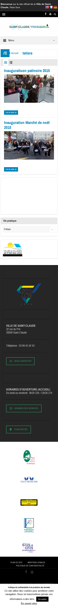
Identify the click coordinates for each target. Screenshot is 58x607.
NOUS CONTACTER (22, 361)
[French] (51, 7)
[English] (47, 7)
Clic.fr (48, 583)
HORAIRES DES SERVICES (26, 408)
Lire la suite (10, 112)
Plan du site (16, 562)
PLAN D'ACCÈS (21, 429)
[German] (55, 7)
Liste (11, 63)
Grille (5, 63)
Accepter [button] (42, 599)
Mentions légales (36, 562)
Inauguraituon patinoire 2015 (27, 70)
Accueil (14, 53)
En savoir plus (29, 603)
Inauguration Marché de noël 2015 (27, 125)
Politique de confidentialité (30, 565)
